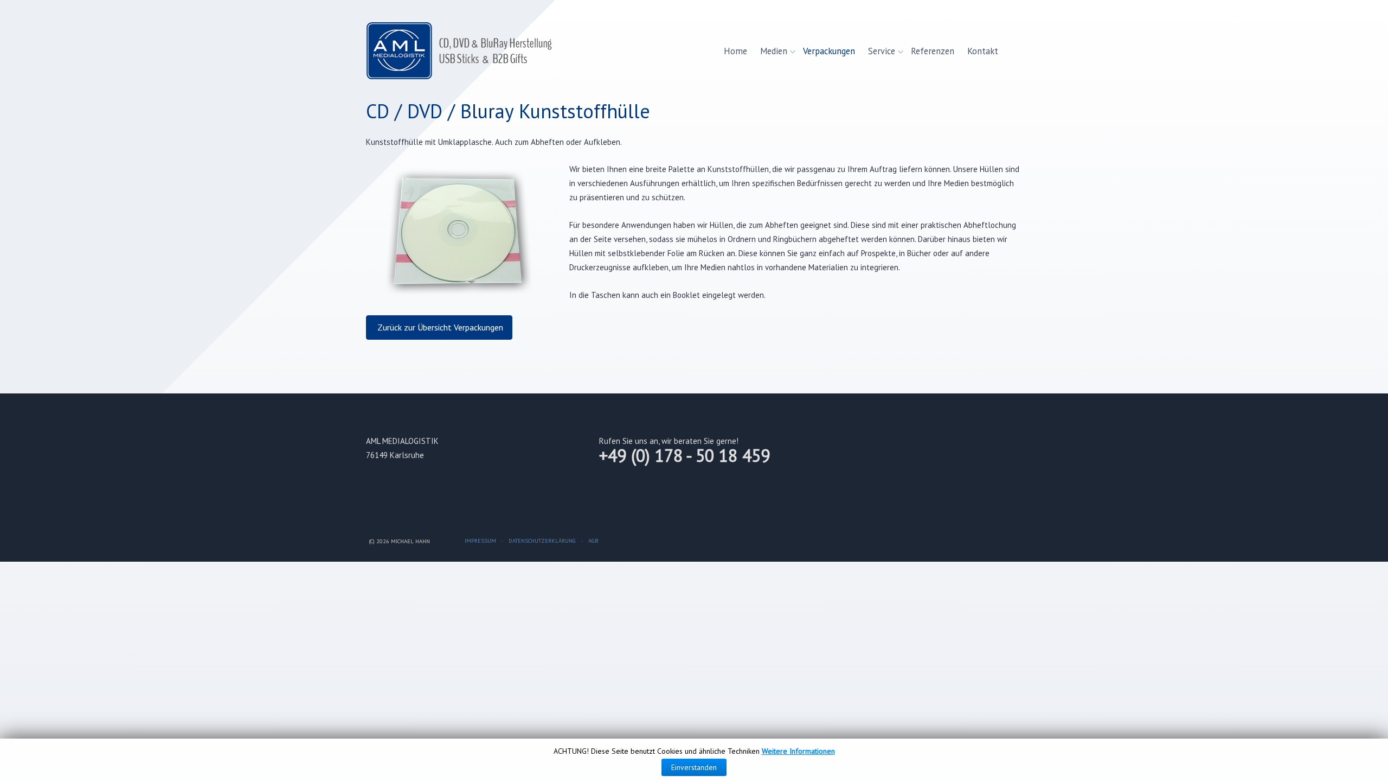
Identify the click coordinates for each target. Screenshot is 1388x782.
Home (735, 51)
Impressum (480, 540)
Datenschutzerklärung (542, 540)
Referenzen (932, 51)
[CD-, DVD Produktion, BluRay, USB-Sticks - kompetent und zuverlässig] (462, 51)
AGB (593, 540)
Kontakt (982, 51)
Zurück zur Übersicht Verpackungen (439, 327)
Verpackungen (829, 51)
